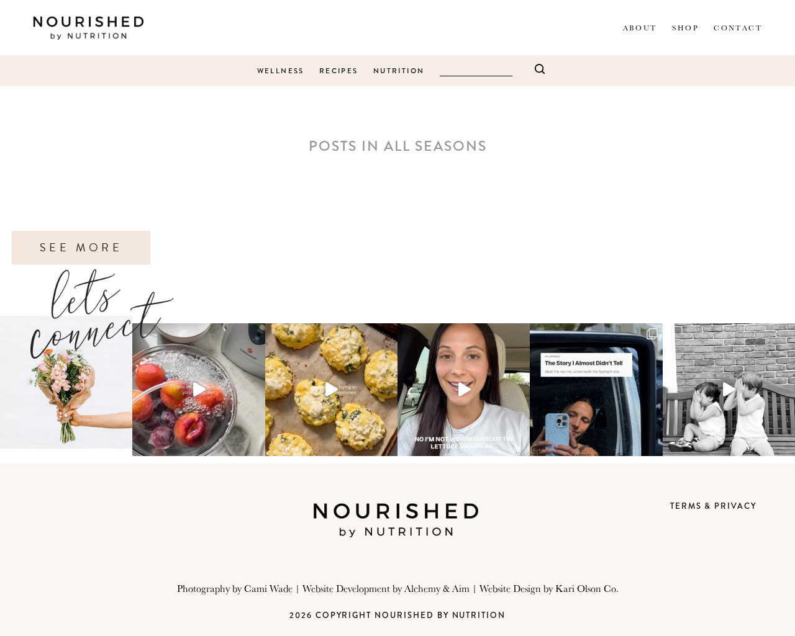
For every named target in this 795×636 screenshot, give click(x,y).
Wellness (280, 71)
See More (81, 248)
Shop (685, 27)
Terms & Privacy (713, 506)
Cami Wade (268, 588)
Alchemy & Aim (437, 588)
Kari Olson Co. (587, 588)
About (640, 27)
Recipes (338, 71)
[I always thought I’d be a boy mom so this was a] (729, 389)
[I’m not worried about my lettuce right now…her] (464, 389)
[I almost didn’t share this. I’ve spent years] (596, 389)
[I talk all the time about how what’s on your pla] (198, 389)
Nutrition (399, 71)
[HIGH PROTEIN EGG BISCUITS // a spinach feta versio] (331, 389)
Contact (738, 27)
